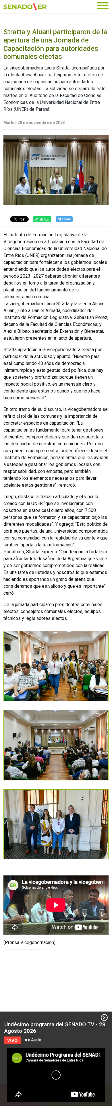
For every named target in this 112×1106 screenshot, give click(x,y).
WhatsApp (42, 219)
